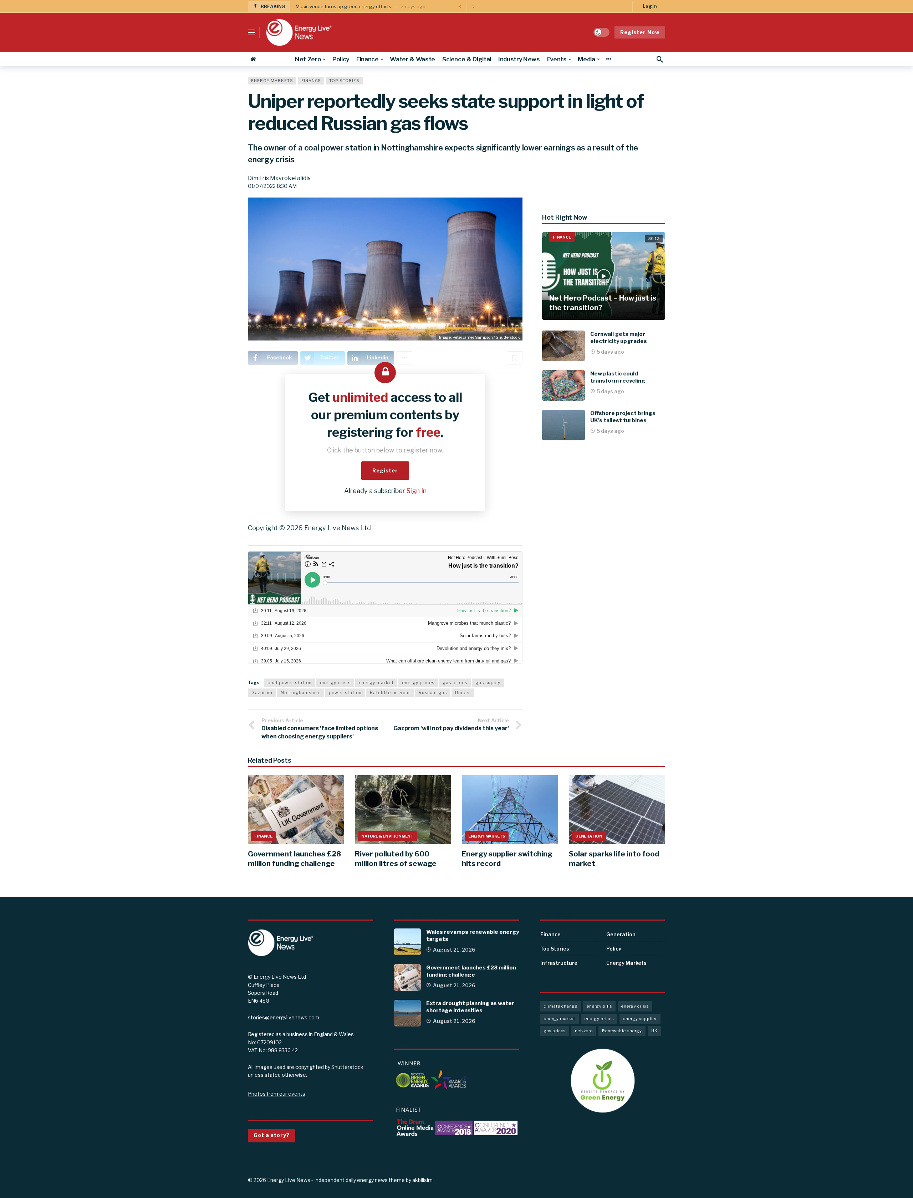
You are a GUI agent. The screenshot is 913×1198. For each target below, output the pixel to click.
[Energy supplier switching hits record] (510, 809)
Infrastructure (558, 963)
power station (345, 692)
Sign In (417, 491)
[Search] (659, 59)
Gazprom (261, 692)
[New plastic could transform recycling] (563, 385)
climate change (560, 1006)
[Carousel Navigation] (466, 6)
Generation (588, 836)
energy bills (599, 1006)
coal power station (289, 682)
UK (654, 1030)
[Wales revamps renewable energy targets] (407, 941)
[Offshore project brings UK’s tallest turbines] (563, 425)
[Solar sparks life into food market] (617, 809)
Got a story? (272, 1135)
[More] (608, 59)
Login (650, 6)
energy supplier (640, 1018)
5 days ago (610, 352)
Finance (311, 80)
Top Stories (344, 80)
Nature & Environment (387, 836)
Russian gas (433, 692)
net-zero (584, 1030)
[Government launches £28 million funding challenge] (296, 809)
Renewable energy (622, 1030)
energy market (376, 682)
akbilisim (422, 1180)
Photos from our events (276, 1094)
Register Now (639, 32)
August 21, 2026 (454, 950)
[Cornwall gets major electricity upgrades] (563, 346)
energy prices (418, 682)
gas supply (487, 682)
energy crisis (335, 682)
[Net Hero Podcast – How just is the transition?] (603, 276)
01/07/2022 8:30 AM (272, 186)
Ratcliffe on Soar (390, 692)
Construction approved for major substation (344, 6)
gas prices (455, 682)
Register (385, 470)
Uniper (462, 692)
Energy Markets (272, 80)
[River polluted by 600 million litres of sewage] (403, 809)
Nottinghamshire (301, 692)
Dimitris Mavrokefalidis (279, 178)
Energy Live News (288, 1180)
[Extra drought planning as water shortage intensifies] (407, 1013)
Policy (613, 949)
